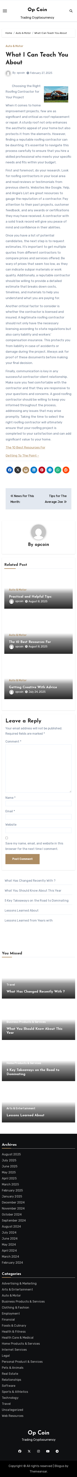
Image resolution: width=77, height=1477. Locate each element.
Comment (13, 741)
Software (9, 1386)
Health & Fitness (14, 1331)
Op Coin (37, 9)
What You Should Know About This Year (33, 890)
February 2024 (12, 1262)
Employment (11, 1313)
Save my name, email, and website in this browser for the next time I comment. (34, 846)
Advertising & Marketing (19, 1283)
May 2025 (9, 1172)
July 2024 (9, 1232)
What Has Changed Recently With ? (30, 880)
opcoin (21, 72)
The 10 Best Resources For (25, 447)
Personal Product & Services (22, 1361)
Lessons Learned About (21, 910)
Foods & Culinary (14, 1325)
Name (10, 798)
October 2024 (12, 1214)
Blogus (59, 1466)
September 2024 (14, 1220)
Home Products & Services (24, 1063)
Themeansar (38, 1471)
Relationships (11, 1380)
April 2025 (9, 1178)
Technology (10, 1398)
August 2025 (11, 1154)
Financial (8, 1319)
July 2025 (9, 1160)
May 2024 (9, 1244)
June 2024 (10, 1238)
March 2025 (10, 1184)
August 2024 (11, 1226)
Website (10, 824)
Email (10, 811)
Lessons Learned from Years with (29, 920)
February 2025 (12, 1190)
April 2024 (9, 1250)
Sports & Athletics (15, 1392)
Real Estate (10, 1373)
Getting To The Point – (22, 455)
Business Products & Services (26, 1022)
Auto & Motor (14, 46)
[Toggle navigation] (5, 11)
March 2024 (10, 1256)
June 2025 (10, 1166)
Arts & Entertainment (21, 1108)
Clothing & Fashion (15, 1307)
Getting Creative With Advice (33, 687)
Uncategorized (12, 1410)
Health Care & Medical (17, 1337)
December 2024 (13, 1202)
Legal (6, 1355)
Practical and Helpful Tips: (30, 597)
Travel (11, 985)
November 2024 (13, 1208)
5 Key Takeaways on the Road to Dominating (37, 900)
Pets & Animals (13, 1367)
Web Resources (13, 1416)
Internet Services (14, 1349)
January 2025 (12, 1196)
